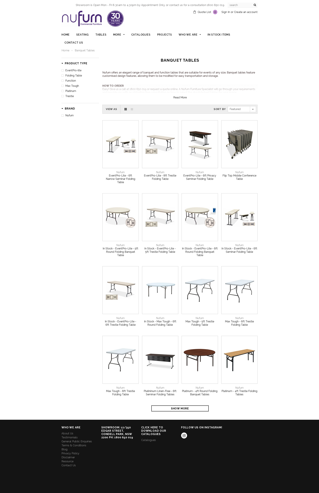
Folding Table (73, 75)
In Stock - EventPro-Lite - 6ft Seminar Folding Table (239, 250)
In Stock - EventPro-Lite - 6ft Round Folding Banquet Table (200, 252)
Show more (180, 408)
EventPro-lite (73, 70)
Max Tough (72, 85)
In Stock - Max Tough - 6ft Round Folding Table (160, 323)
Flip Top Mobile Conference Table (239, 177)
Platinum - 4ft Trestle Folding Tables (239, 392)
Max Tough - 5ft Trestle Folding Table (199, 323)
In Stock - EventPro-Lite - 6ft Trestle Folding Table (120, 323)
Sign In (225, 12)
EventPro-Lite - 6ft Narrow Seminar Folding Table (120, 179)
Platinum (70, 91)
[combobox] (243, 5)
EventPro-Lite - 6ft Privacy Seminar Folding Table (199, 177)
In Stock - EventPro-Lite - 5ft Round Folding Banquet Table (120, 252)
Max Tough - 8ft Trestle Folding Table (120, 392)
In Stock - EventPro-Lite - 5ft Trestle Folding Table (160, 250)
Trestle (69, 96)
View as (111, 109)
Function (70, 80)
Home (65, 50)
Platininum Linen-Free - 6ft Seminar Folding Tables (160, 392)
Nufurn (69, 115)
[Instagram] (184, 435)
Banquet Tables (85, 50)
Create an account (246, 12)
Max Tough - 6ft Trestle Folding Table (239, 323)
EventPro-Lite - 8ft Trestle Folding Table (160, 177)
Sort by (220, 109)
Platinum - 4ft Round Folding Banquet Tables (199, 392)
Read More (180, 97)
